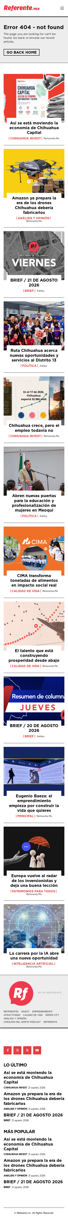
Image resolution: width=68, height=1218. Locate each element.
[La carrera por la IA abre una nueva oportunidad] (34, 928)
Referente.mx (51, 138)
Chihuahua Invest (25, 138)
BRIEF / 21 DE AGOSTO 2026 (34, 282)
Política (29, 365)
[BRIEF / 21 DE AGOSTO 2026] (34, 255)
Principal (25, 816)
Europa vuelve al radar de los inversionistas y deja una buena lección (34, 880)
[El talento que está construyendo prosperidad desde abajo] (34, 626)
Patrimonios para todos (33, 891)
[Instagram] (17, 1050)
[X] (27, 1050)
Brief (29, 290)
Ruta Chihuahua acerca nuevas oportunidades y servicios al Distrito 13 (34, 355)
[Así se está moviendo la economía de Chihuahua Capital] (34, 98)
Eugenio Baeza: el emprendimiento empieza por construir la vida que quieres (34, 803)
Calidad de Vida (26, 591)
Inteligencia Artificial (33, 963)
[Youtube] (37, 1050)
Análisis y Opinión (34, 218)
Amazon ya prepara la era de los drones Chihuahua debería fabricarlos (34, 205)
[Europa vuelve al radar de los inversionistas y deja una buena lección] (34, 851)
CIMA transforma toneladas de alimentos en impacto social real (34, 580)
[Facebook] (8, 1050)
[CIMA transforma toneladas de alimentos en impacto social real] (34, 551)
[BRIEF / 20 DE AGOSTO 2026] (34, 701)
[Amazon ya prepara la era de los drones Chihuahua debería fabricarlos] (34, 173)
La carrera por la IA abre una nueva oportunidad (34, 955)
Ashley (41, 290)
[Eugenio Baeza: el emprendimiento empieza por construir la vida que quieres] (34, 771)
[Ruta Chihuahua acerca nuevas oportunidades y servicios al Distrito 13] (34, 325)
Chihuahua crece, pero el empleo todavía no (34, 427)
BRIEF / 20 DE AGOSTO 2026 (34, 728)
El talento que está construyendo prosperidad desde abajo (34, 655)
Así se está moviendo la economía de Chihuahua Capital (34, 127)
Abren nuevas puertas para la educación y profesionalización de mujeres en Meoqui (34, 503)
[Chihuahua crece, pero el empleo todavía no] (34, 400)
